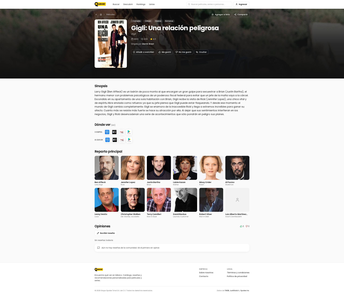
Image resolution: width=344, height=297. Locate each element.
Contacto (203, 276)
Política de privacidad (237, 276)
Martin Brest (148, 44)
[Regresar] (96, 14)
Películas (110, 14)
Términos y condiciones (238, 272)
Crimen (148, 21)
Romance (169, 21)
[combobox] (209, 4)
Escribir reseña (107, 233)
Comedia (137, 21)
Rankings (141, 4)
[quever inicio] (100, 4)
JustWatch (234, 290)
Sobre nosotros (206, 272)
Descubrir (128, 4)
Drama (158, 21)
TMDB (227, 290)
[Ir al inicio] (99, 269)
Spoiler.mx (245, 290)
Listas (152, 4)
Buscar (116, 4)
